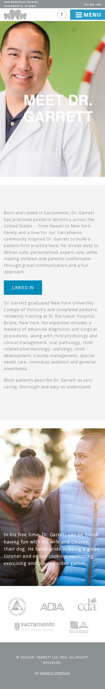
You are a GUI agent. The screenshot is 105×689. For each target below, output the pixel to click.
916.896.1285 (92, 4)
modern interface (55, 673)
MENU (91, 14)
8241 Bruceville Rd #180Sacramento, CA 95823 (21, 4)
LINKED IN (23, 287)
